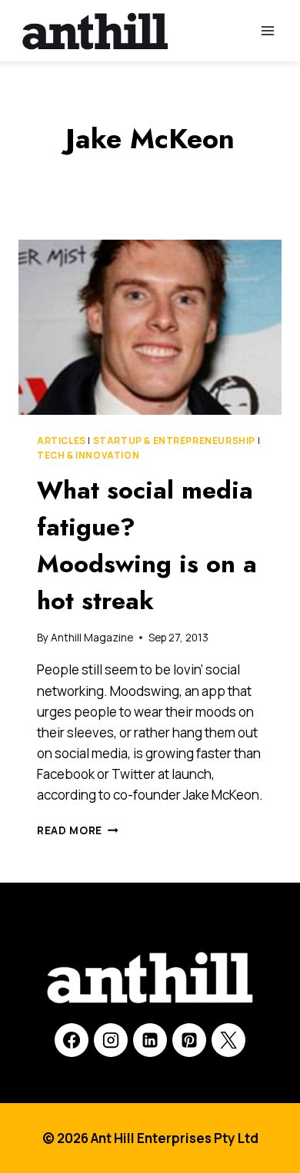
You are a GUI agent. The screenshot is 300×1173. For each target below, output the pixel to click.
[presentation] (150, 327)
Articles (61, 440)
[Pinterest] (189, 1040)
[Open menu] (267, 30)
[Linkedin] (150, 1040)
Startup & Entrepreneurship (174, 440)
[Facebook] (71, 1040)
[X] (228, 1040)
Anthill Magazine (92, 637)
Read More (77, 830)
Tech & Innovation (88, 455)
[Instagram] (111, 1040)
